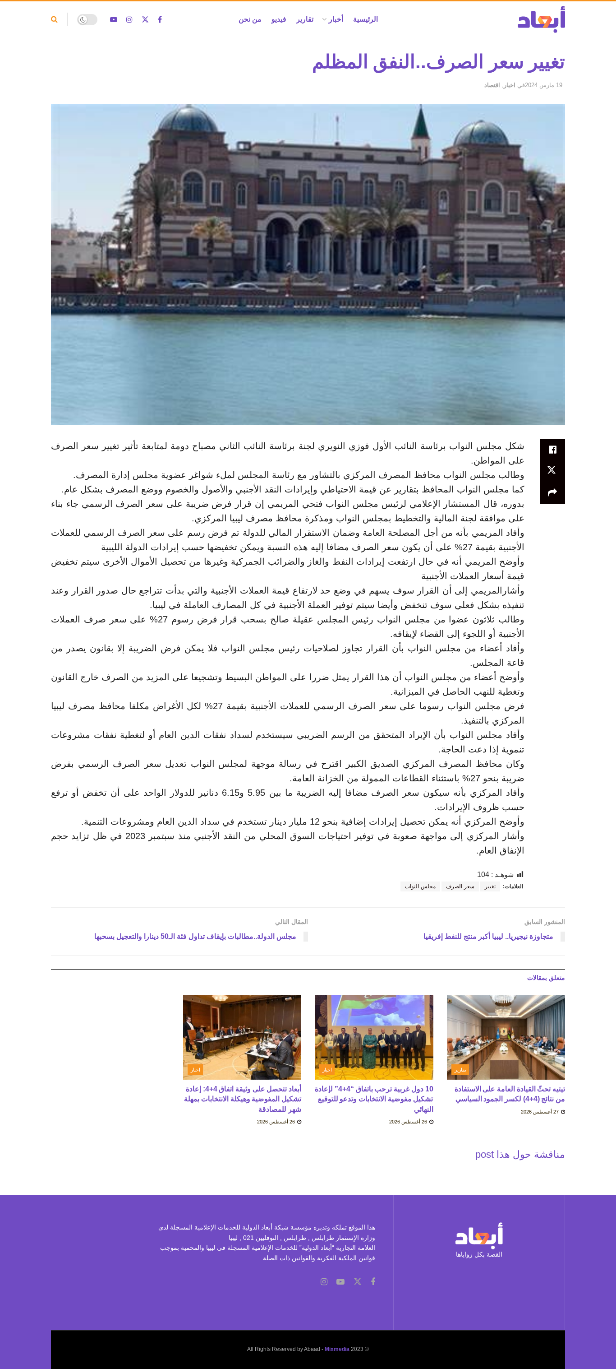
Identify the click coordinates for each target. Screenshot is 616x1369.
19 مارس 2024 (543, 85)
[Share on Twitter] (552, 471)
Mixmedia (337, 1349)
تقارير (304, 19)
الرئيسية (365, 19)
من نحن (250, 19)
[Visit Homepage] (541, 19)
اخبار (509, 85)
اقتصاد (492, 85)
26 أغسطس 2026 (408, 1121)
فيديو (278, 19)
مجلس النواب (420, 886)
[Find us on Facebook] (160, 19)
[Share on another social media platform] (552, 493)
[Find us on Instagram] (129, 19)
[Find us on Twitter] (145, 19)
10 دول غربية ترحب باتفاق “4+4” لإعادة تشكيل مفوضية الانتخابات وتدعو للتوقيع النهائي (374, 1099)
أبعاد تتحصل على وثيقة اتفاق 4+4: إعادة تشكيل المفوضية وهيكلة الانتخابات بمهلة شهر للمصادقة (242, 1099)
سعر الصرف (460, 886)
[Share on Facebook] (552, 449)
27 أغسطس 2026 (540, 1111)
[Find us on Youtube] (113, 19)
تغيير (490, 886)
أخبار (336, 19)
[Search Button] (54, 19)
